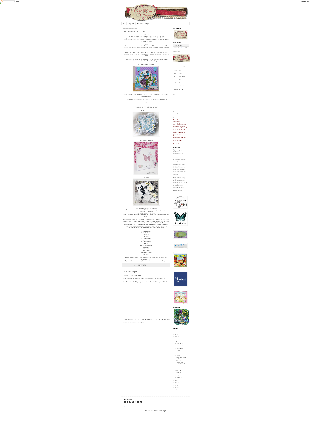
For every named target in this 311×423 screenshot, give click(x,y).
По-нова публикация (128, 319)
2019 (176, 334)
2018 (176, 336)
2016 (176, 380)
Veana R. (181, 89)
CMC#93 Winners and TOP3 (181, 358)
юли (177, 353)
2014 (176, 385)
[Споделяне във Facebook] (143, 265)
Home (124, 23)
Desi (175, 73)
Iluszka (175, 83)
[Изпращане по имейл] (139, 265)
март (177, 373)
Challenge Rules (131, 23)
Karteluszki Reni (182, 67)
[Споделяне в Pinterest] (145, 265)
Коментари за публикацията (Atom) (138, 322)
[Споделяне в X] (142, 265)
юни (177, 355)
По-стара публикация (164, 319)
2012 (176, 390)
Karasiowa (176, 89)
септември (179, 348)
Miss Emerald (182, 76)
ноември (178, 343)
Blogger (164, 410)
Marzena (180, 73)
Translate (185, 47)
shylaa (180, 80)
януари (178, 377)
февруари (178, 375)
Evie (174, 76)
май (177, 368)
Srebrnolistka (182, 86)
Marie (180, 70)
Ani (174, 67)
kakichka (175, 86)
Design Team (140, 23)
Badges (147, 23)
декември (178, 341)
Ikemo (180, 83)
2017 (176, 339)
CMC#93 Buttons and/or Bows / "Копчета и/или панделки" (180, 363)
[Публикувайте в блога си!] (140, 265)
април (178, 370)
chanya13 (175, 70)
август (178, 351)
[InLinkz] (124, 406)
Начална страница (146, 319)
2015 (176, 383)
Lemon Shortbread (150, 54)
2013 (176, 387)
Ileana (175, 80)
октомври (179, 346)
